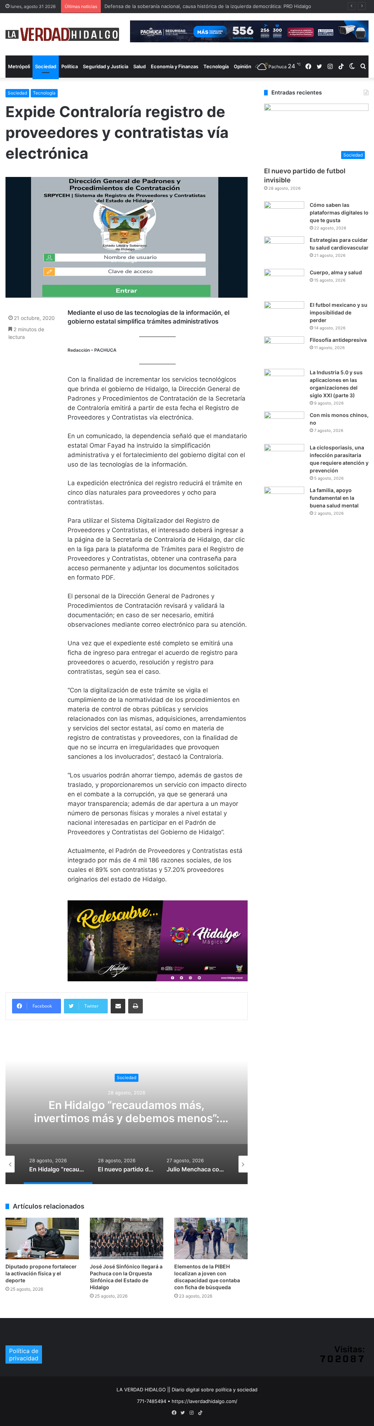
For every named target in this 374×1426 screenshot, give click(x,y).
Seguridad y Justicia (105, 66)
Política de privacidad (23, 1354)
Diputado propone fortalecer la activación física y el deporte (41, 1273)
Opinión (242, 66)
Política (69, 66)
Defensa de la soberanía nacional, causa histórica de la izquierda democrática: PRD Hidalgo (207, 6)
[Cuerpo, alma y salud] (284, 282)
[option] (126, 1111)
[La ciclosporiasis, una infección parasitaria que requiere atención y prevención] (284, 457)
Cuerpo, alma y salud (336, 272)
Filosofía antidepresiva (338, 340)
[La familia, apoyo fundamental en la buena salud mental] (284, 500)
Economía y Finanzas (174, 66)
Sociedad (45, 66)
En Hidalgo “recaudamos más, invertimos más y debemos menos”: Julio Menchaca (127, 1118)
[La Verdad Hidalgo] (62, 34)
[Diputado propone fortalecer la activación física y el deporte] (42, 1238)
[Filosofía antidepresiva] (284, 350)
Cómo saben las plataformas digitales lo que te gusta (339, 212)
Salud (139, 66)
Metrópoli (19, 66)
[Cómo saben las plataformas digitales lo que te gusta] (284, 215)
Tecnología (216, 66)
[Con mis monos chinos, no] (284, 425)
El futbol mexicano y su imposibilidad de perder (338, 312)
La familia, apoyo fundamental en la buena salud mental (334, 498)
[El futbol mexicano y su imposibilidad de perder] (284, 315)
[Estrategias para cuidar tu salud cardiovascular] (284, 250)
